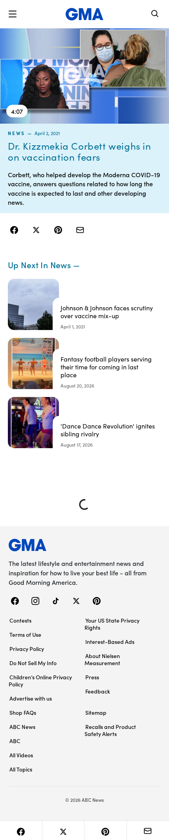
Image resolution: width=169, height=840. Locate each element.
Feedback (97, 691)
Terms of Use (25, 634)
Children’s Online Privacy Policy (40, 680)
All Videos (21, 755)
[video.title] (84, 76)
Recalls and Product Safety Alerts (110, 730)
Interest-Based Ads (109, 641)
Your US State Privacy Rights (112, 623)
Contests (20, 620)
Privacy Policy (26, 649)
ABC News (22, 727)
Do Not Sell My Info (33, 663)
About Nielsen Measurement (102, 659)
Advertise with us (30, 698)
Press (92, 677)
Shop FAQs (22, 712)
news (16, 133)
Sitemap (96, 712)
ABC (14, 741)
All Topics (20, 769)
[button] (13, 14)
